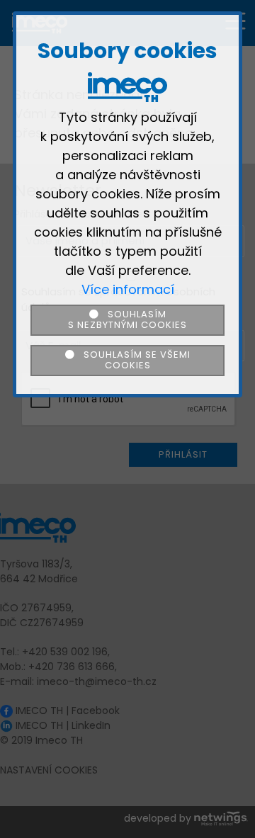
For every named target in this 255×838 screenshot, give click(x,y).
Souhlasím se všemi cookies (133, 360)
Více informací (127, 289)
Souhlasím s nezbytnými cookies (127, 319)
